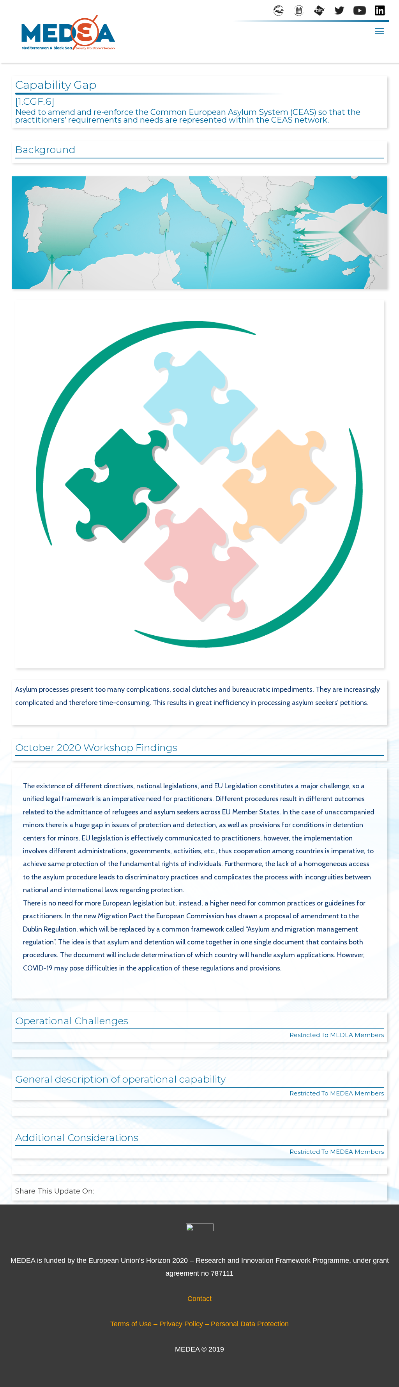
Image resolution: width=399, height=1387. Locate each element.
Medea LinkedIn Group (380, 11)
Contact (199, 1299)
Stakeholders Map (278, 11)
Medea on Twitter (339, 11)
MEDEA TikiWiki (319, 11)
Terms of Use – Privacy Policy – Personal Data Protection (199, 1324)
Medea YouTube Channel (359, 11)
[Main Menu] (379, 31)
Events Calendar (299, 11)
